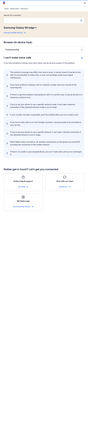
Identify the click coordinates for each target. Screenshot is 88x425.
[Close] (82, 58)
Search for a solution (12, 15)
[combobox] (41, 20)
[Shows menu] (85, 3)
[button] (44, 49)
